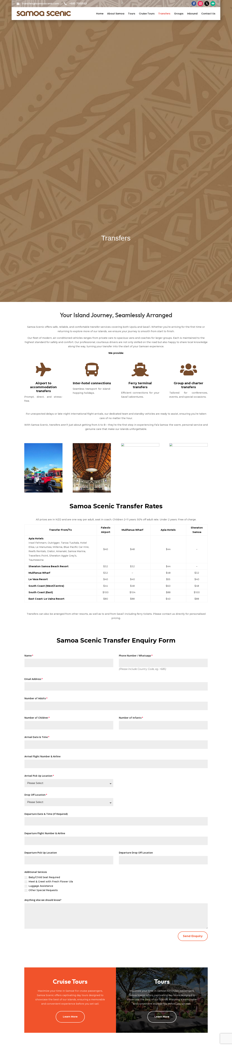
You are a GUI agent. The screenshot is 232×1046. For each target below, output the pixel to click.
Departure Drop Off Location (136, 852)
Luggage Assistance (41, 885)
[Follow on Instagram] (200, 3)
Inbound (192, 13)
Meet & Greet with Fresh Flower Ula (51, 881)
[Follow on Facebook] (194, 3)
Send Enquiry (193, 936)
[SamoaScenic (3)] (92, 491)
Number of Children (36, 717)
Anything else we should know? (42, 900)
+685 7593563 (78, 3)
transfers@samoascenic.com (40, 3)
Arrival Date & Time (36, 737)
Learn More (70, 1016)
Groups (178, 13)
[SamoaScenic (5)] (43, 491)
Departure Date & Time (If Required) (46, 814)
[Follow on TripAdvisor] (213, 3)
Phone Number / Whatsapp (135, 655)
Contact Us (208, 13)
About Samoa (115, 13)
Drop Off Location (35, 794)
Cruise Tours (147, 13)
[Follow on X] (206, 3)
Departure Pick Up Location (40, 852)
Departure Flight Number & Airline (44, 833)
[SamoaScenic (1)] (188, 445)
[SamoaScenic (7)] (140, 445)
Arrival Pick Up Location (38, 775)
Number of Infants (130, 717)
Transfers (164, 13)
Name (28, 655)
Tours (131, 13)
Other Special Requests (43, 890)
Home (99, 13)
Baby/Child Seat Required (44, 877)
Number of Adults (35, 698)
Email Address (32, 679)
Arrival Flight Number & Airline (42, 756)
